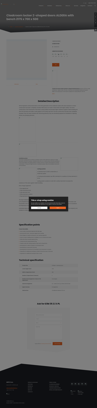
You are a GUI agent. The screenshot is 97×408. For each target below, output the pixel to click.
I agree (57, 207)
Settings (39, 207)
